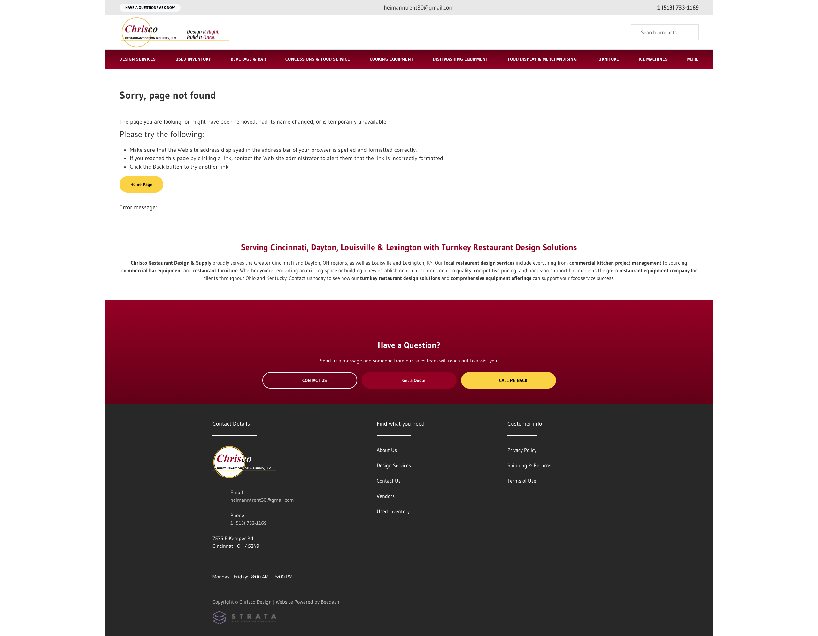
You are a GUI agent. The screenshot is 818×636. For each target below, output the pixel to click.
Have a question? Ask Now (150, 7)
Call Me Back (513, 380)
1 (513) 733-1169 (248, 523)
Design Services (138, 59)
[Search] (690, 32)
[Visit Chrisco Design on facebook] (215, 561)
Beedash (330, 602)
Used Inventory (193, 59)
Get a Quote (413, 380)
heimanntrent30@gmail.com (262, 500)
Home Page (141, 184)
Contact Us (314, 380)
